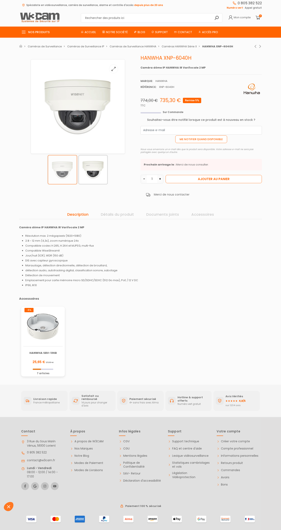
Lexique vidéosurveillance (190, 456)
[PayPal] (104, 519)
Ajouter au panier (214, 179)
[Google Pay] (201, 519)
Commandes (230, 470)
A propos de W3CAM (88, 441)
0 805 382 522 (250, 3)
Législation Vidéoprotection (183, 475)
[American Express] (80, 519)
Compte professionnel (237, 449)
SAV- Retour (131, 473)
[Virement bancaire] (225, 519)
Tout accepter (45, 509)
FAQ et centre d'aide (187, 449)
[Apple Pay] (177, 519)
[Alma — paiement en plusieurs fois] (128, 519)
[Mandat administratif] (250, 519)
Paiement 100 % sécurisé (143, 506)
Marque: (146, 81)
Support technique (185, 441)
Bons (224, 485)
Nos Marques (83, 449)
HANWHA (161, 81)
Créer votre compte (235, 441)
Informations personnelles (239, 456)
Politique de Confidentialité (134, 465)
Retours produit (232, 463)
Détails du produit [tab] (117, 214)
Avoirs (225, 477)
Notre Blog (81, 456)
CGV (126, 441)
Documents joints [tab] (162, 214)
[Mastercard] (55, 519)
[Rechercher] (216, 17)
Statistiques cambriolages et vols (191, 465)
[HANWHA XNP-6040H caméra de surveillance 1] (78, 106)
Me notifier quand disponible (201, 139)
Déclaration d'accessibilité (142, 481)
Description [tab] (77, 214)
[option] (78, 106)
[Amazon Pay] (153, 519)
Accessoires (202, 214)
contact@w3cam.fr (41, 460)
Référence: (148, 87)
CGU (126, 449)
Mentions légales (135, 456)
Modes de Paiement (88, 463)
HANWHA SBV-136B (43, 353)
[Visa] (31, 519)
